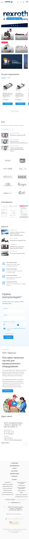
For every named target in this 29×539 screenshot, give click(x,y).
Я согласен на (16, 329)
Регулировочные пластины (21, 496)
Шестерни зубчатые (7, 492)
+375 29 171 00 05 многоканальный (13, 440)
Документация (14, 473)
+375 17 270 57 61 (8, 438)
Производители (14, 465)
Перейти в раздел (27, 416)
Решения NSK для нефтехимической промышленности (19, 142)
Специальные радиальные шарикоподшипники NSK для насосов (17, 149)
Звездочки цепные (7, 490)
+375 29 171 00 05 (10, 499)
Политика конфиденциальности (15, 518)
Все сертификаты (27, 202)
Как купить (14, 471)
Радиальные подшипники (21, 494)
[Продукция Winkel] (21, 34)
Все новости (27, 226)
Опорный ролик (21, 485)
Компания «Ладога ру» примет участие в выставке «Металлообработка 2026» (17, 234)
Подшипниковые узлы (7, 486)
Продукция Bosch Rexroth (14, 18)
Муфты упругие (21, 490)
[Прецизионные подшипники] (7, 47)
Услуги (14, 468)
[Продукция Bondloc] (7, 34)
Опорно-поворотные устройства (21, 483)
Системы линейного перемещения (21, 488)
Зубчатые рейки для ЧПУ (7, 494)
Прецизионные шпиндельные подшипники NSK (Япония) (17, 247)
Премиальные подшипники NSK (18, 135)
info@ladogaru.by (15, 502)
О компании (14, 463)
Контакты (14, 476)
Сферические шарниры (7, 484)
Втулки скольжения (7, 488)
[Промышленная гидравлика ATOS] (21, 47)
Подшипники (7, 482)
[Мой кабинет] (23, 2)
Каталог (14, 479)
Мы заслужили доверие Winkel (17, 253)
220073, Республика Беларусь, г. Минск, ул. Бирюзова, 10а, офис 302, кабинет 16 (13, 425)
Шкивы (21, 492)
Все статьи (6, 129)
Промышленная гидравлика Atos (18, 240)
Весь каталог (27, 74)
